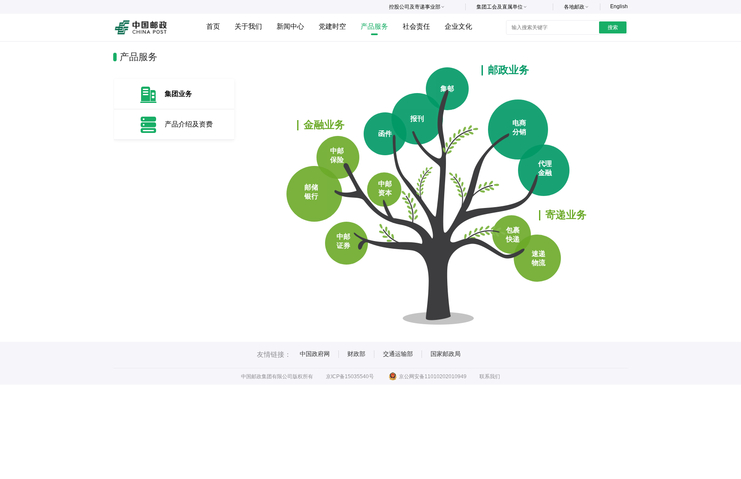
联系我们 (489, 377)
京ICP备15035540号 (350, 377)
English (619, 6)
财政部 (356, 353)
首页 (213, 26)
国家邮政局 (446, 353)
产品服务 (374, 26)
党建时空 (332, 26)
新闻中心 (290, 26)
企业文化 (458, 26)
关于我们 (248, 26)
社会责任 (416, 26)
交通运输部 (398, 353)
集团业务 (178, 93)
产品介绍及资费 (189, 124)
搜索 (613, 27)
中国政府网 (315, 353)
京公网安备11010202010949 (433, 377)
